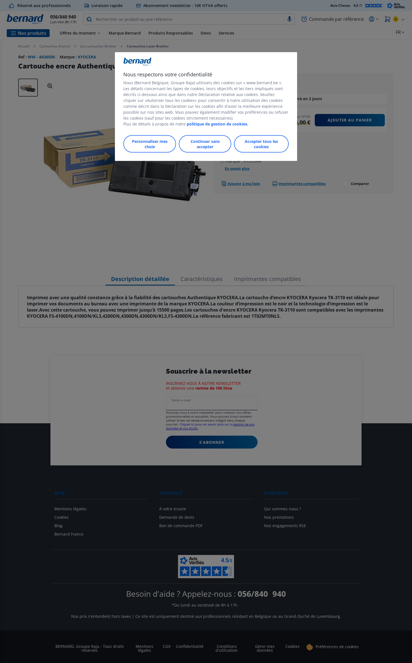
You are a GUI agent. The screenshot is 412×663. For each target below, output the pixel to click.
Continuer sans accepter (205, 144)
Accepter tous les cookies (261, 144)
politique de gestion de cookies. (217, 124)
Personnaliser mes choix (150, 144)
